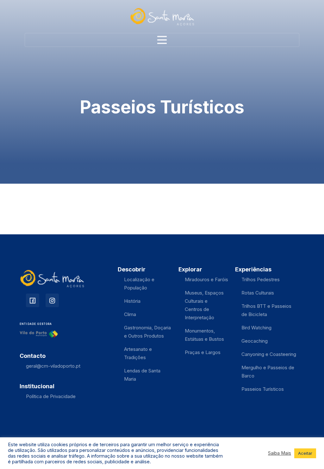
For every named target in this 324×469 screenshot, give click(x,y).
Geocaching (254, 341)
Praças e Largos (203, 352)
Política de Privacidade (51, 396)
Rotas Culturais (257, 293)
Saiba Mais (279, 453)
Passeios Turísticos (262, 389)
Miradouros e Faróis (206, 279)
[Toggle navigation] (162, 40)
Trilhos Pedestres (260, 279)
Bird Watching (256, 328)
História (132, 301)
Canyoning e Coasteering (268, 354)
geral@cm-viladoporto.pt (53, 366)
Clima (130, 314)
